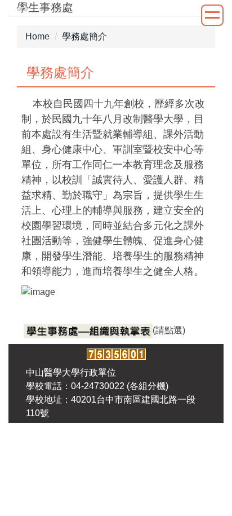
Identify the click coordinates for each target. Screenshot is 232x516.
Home (37, 36)
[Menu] (212, 15)
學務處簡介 (84, 36)
